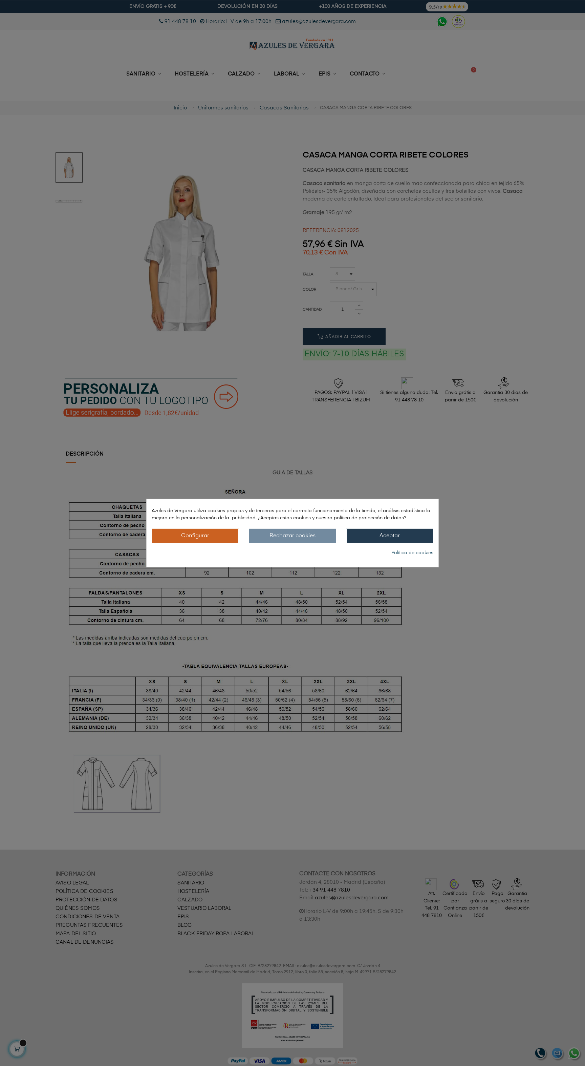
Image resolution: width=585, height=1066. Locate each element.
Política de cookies (412, 552)
